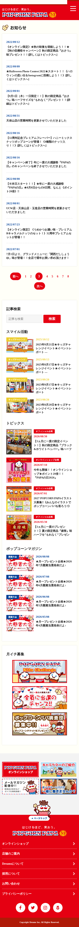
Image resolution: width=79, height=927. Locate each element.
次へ (40, 286)
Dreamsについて (13, 863)
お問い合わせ (11, 883)
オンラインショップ (15, 843)
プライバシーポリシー (17, 893)
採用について (11, 873)
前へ (16, 276)
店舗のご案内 (11, 853)
